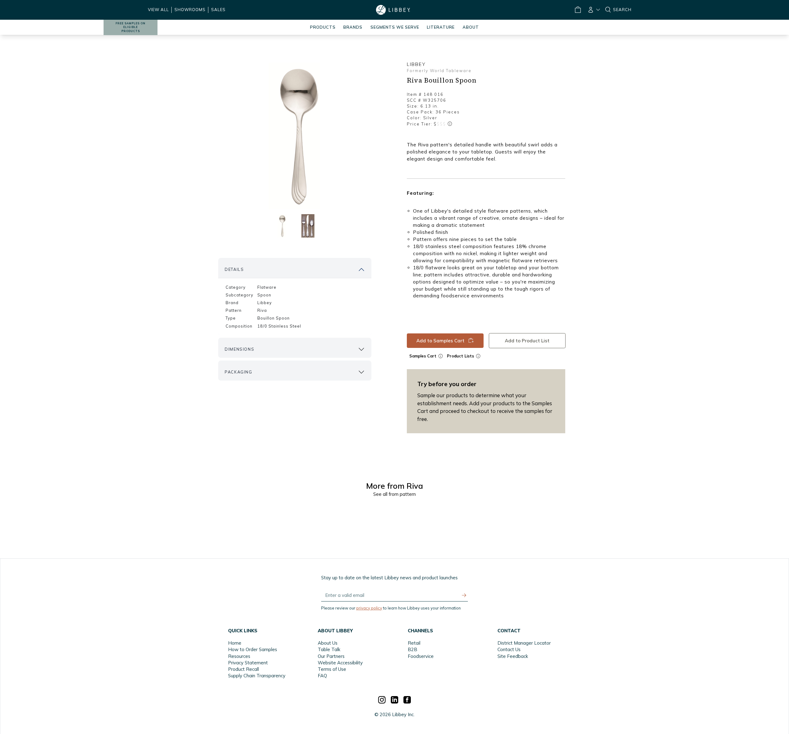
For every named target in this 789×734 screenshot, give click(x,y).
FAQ (322, 676)
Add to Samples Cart (440, 341)
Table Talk (329, 649)
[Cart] (577, 10)
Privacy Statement (248, 663)
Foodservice (421, 656)
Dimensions (239, 349)
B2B (412, 649)
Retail (414, 643)
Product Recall (243, 669)
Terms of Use (332, 669)
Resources (239, 656)
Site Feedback (512, 656)
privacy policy (369, 608)
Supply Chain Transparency (256, 676)
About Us (327, 643)
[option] (294, 136)
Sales (218, 9)
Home (234, 643)
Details (234, 269)
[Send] (464, 595)
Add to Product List (527, 341)
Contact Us (509, 649)
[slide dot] (281, 226)
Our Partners (331, 656)
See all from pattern (394, 494)
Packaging (238, 371)
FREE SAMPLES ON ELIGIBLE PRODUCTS (130, 27)
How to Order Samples (252, 649)
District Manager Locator (524, 643)
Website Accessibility (340, 663)
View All (158, 9)
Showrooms (190, 9)
